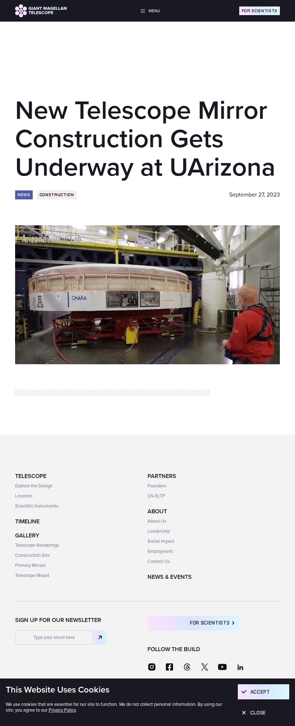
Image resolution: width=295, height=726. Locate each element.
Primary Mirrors (30, 565)
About (157, 511)
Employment (160, 551)
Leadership (159, 531)
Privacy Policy (62, 710)
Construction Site (32, 555)
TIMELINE (27, 521)
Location (23, 496)
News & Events (170, 577)
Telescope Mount (32, 575)
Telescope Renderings (37, 545)
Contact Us (159, 561)
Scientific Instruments (36, 506)
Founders (157, 486)
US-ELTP (156, 496)
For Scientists (259, 10)
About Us (157, 521)
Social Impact (161, 541)
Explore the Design (34, 486)
